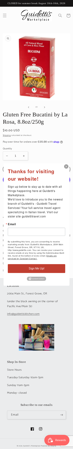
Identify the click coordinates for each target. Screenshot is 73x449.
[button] (5, 15)
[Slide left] (28, 107)
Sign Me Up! (36, 268)
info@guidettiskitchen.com (23, 314)
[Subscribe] (62, 415)
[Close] (66, 166)
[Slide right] (44, 107)
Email (12, 224)
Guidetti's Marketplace (31, 446)
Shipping (7, 135)
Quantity (7, 148)
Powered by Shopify (48, 446)
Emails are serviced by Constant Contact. (32, 257)
